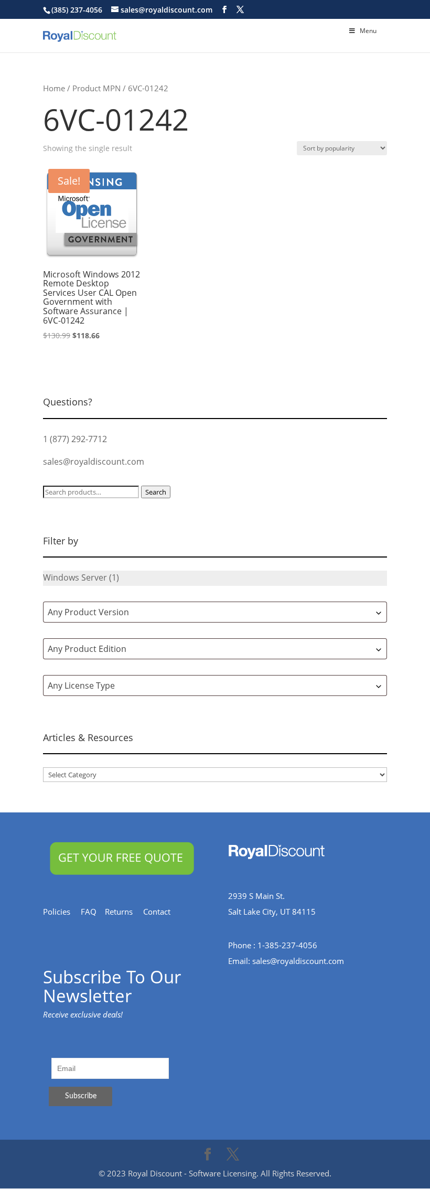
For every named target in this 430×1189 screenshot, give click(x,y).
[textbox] (215, 612)
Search (155, 492)
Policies (62, 911)
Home (54, 88)
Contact (162, 911)
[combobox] (215, 612)
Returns (124, 911)
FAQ (93, 911)
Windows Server (75, 577)
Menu (368, 30)
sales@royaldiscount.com (93, 461)
